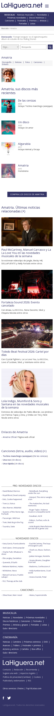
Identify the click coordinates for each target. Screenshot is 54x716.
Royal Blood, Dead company (14, 495)
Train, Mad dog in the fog (13, 522)
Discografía (6, 62)
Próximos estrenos (32, 641)
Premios (33, 20)
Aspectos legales (27, 673)
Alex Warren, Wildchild (12, 507)
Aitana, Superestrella (38, 595)
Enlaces (5, 64)
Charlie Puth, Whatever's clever (12, 553)
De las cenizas (27, 100)
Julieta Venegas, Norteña (39, 556)
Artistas (43, 20)
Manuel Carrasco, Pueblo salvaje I (12, 576)
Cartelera (17, 641)
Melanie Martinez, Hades (13, 566)
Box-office (36, 649)
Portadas (23, 23)
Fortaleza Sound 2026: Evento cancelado (20, 303)
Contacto (7, 669)
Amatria (23, 165)
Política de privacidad (12, 677)
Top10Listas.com (33, 688)
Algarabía (24, 144)
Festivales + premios (31, 645)
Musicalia (5, 28)
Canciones (9, 20)
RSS (29, 680)
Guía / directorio (10, 628)
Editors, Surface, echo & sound (38, 521)
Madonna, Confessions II (39, 566)
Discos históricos (36, 17)
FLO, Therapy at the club (12, 581)
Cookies (37, 677)
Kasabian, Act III (35, 516)
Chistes (20, 688)
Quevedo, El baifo (10, 562)
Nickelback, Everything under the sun (38, 492)
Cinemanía (10, 637)
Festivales (21, 20)
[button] (47, 6)
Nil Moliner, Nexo (10, 570)
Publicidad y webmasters (14, 680)
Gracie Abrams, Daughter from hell (39, 561)
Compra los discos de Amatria (27, 194)
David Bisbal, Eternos (11, 491)
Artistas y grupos (20, 624)
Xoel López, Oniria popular (14, 547)
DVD (46, 641)
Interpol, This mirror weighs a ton (40, 498)
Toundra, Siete (9, 526)
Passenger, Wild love (11, 518)
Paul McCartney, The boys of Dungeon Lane (39, 544)
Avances (6, 645)
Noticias (18, 62)
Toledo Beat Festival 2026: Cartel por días (25, 353)
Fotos (27, 62)
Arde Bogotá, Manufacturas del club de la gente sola (40, 527)
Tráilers (16, 645)
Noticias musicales (25, 14)
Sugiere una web (10, 673)
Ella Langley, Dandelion (12, 558)
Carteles (25, 649)
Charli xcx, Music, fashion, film (39, 551)
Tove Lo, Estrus (9, 503)
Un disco (23, 122)
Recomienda (31, 669)
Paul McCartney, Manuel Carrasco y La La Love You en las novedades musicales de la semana (26, 253)
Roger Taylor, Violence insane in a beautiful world (39, 510)
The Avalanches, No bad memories (38, 504)
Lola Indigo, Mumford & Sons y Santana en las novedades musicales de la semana (25, 404)
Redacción (18, 669)
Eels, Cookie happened (12, 499)
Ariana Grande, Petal (37, 577)
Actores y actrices (11, 649)
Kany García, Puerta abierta (14, 543)
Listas (32, 23)
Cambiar (26, 677)
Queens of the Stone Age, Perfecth (12, 513)
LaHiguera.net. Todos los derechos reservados (24, 705)
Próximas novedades (16, 17)
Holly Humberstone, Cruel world (39, 571)
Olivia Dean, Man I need (12, 595)
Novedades (42, 14)
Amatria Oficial (9, 437)
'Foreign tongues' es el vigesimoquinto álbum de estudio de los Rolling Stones (24, 37)
